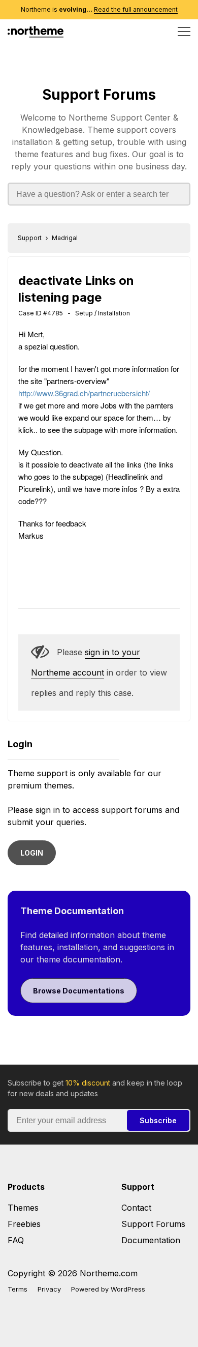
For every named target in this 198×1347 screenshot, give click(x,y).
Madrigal (65, 238)
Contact (136, 1208)
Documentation (150, 1240)
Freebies (24, 1224)
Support (30, 238)
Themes (23, 1208)
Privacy (49, 1289)
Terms (17, 1289)
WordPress (128, 1289)
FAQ (16, 1240)
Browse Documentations (78, 990)
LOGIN (31, 852)
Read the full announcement (136, 9)
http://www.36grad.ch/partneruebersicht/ (84, 393)
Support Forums (99, 94)
